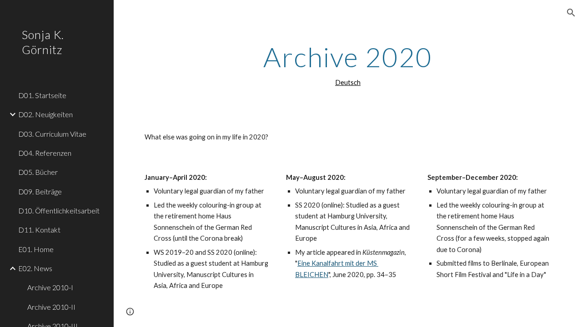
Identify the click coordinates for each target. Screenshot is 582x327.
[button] (571, 13)
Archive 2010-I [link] (50, 287)
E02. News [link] (35, 268)
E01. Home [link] (36, 249)
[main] (347, 65)
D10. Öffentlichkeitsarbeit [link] (59, 210)
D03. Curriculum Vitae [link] (52, 133)
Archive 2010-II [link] (51, 306)
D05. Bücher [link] (38, 172)
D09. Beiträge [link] (40, 191)
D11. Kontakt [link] (39, 229)
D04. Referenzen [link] (44, 153)
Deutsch (348, 82)
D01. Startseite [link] (42, 95)
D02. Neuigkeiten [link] (45, 114)
